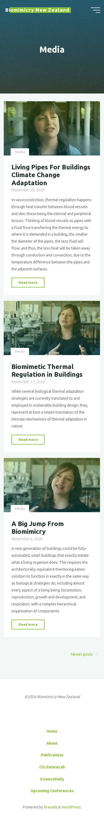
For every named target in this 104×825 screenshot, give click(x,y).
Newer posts (82, 654)
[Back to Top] (83, 804)
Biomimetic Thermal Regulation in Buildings (47, 370)
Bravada (50, 807)
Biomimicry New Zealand (37, 10)
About (52, 743)
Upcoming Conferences (52, 791)
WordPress (71, 807)
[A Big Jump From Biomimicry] (52, 485)
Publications (52, 755)
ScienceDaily (52, 779)
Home (52, 731)
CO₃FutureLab (52, 767)
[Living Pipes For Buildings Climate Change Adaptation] (52, 128)
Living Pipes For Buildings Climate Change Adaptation (50, 174)
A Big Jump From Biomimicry (37, 527)
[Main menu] (95, 10)
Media (20, 152)
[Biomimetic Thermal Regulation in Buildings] (52, 328)
